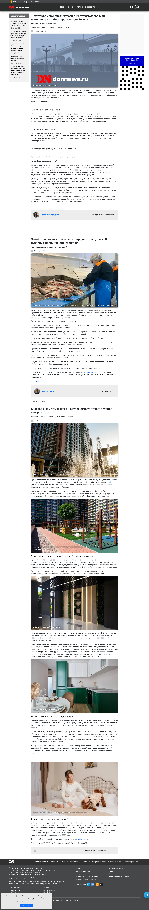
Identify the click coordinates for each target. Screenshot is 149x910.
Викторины (86, 862)
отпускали (90, 372)
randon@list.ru (47, 895)
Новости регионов (131, 862)
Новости (62, 7)
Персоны (64, 862)
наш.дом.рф (82, 839)
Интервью (79, 7)
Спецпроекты (90, 7)
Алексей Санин (48, 391)
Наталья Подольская (50, 214)
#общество (35, 381)
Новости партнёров (115, 862)
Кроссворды (74, 862)
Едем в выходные (41, 862)
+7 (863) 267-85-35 (49, 891)
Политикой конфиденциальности (26, 902)
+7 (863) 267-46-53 (49, 893)
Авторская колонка (99, 862)
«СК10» (111, 482)
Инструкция (54, 862)
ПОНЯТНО (26, 905)
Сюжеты (70, 7)
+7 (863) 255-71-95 (15, 891)
